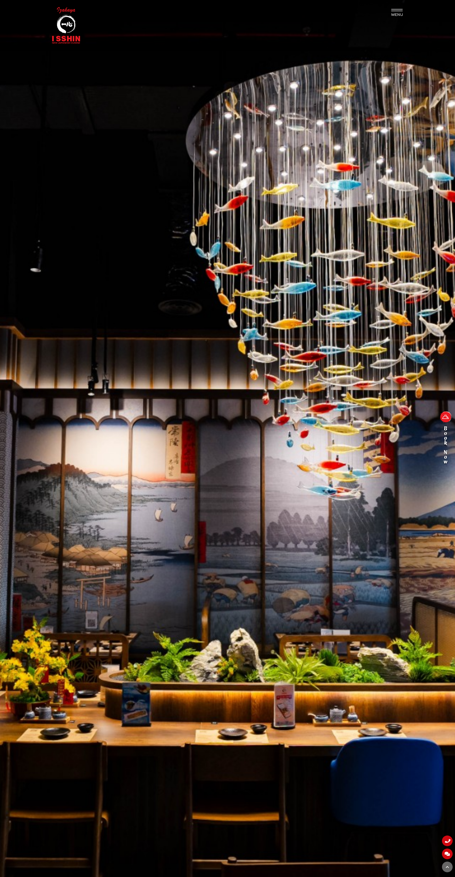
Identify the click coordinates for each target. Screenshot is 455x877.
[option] (227, 438)
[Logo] (66, 25)
